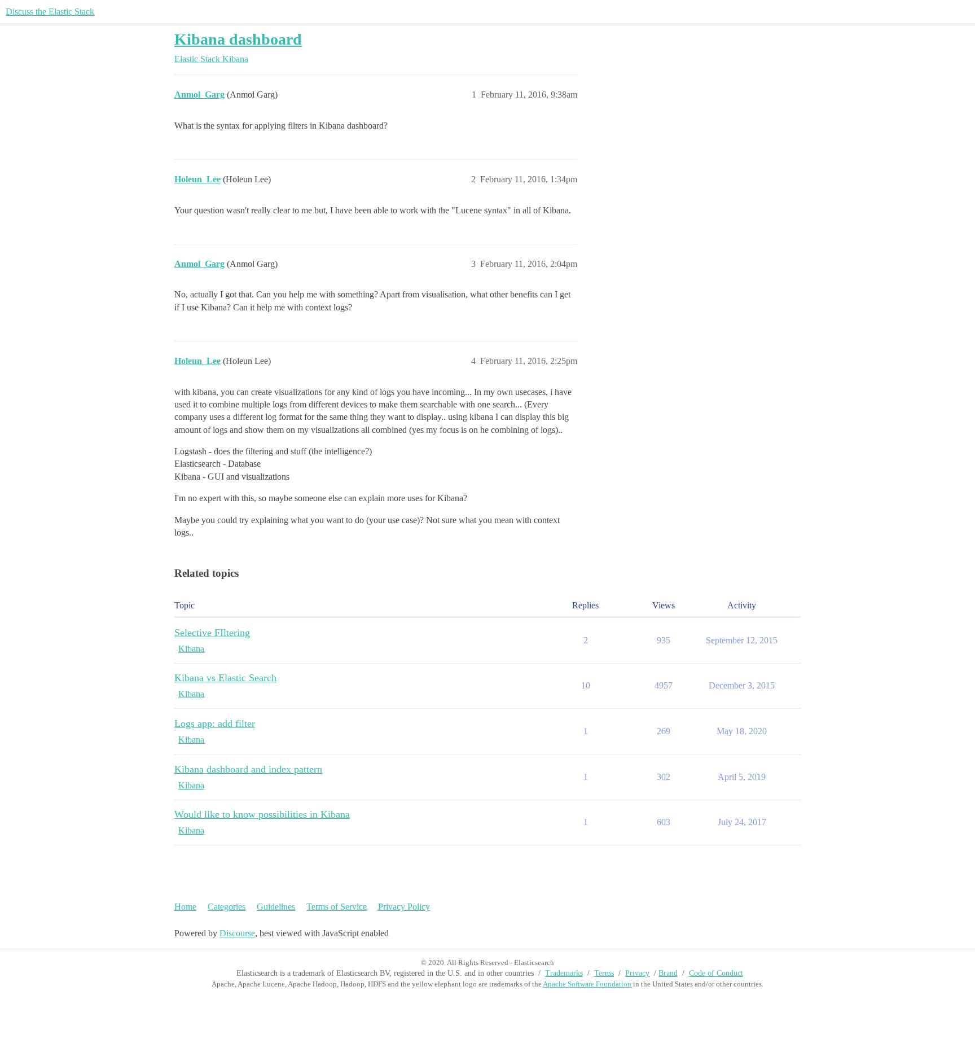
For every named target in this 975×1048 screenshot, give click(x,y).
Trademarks (564, 973)
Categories (226, 906)
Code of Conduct (716, 973)
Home (185, 906)
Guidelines (276, 906)
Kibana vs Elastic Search (225, 677)
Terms (604, 973)
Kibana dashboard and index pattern (248, 769)
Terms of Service (336, 906)
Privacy (637, 973)
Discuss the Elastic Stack (50, 11)
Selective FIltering (212, 632)
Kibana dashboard (238, 39)
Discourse (237, 933)
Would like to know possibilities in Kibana (262, 814)
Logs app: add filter (214, 723)
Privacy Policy (404, 906)
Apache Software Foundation (587, 984)
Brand (668, 973)
